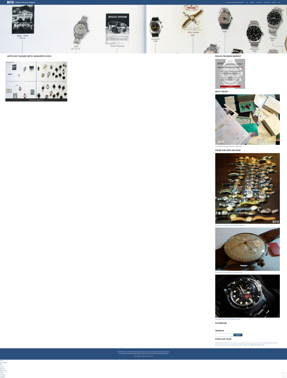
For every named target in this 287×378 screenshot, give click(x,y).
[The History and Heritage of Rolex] (36, 81)
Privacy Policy (150, 356)
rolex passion (263, 342)
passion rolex (221, 345)
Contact (252, 2)
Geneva (230, 345)
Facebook (2, 375)
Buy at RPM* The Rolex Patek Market (235, 2)
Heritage (234, 345)
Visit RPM (230, 86)
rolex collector (239, 345)
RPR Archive (267, 2)
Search (238, 334)
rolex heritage (269, 343)
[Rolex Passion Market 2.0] (230, 74)
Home (1, 360)
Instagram (2, 377)
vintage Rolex (246, 345)
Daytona (226, 345)
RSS (279, 2)
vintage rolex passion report (257, 345)
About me (2, 368)
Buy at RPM (3, 362)
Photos (274, 2)
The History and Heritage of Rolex (36, 100)
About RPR (259, 2)
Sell (247, 2)
